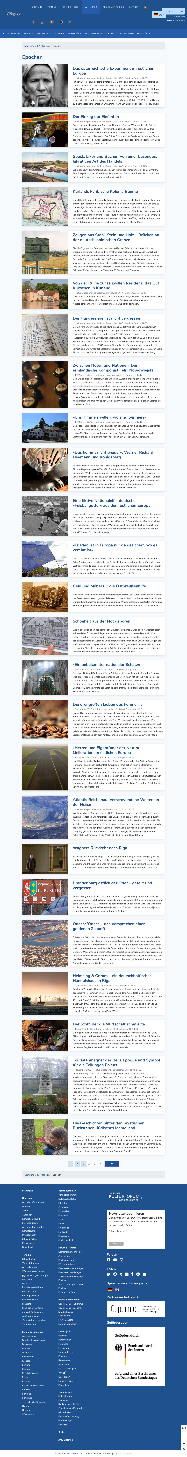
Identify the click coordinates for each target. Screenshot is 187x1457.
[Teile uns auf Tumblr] (133, 1274)
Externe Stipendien (67, 1323)
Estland (26, 1348)
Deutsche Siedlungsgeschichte (68, 1402)
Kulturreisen (64, 1211)
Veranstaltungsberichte (34, 1320)
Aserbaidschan (29, 1336)
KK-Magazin (64, 1331)
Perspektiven (44, 33)
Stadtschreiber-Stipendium (66, 1313)
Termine (52, 7)
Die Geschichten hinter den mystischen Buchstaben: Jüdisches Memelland (108, 1125)
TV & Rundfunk (30, 1324)
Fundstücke (143, 33)
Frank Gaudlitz (65, 1319)
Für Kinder (63, 1231)
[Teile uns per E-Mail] (145, 1274)
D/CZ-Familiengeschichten (32, 1285)
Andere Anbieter (66, 1240)
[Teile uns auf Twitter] (109, 1274)
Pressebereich (29, 1234)
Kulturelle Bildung (31, 1218)
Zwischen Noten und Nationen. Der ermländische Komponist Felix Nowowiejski (113, 368)
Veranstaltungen (30, 1263)
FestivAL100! (29, 1291)
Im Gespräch (74, 33)
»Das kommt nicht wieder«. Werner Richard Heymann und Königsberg (113, 455)
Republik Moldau (30, 1373)
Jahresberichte (29, 1238)
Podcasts (63, 1215)
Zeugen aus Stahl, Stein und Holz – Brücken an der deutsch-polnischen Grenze (116, 237)
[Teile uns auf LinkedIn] (127, 1274)
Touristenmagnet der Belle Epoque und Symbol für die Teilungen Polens (116, 1062)
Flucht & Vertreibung (68, 1416)
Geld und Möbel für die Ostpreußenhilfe (109, 586)
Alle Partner (64, 1256)
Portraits (111, 33)
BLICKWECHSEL (67, 1198)
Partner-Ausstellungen (70, 1272)
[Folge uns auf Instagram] (122, 1260)
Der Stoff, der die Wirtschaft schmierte (109, 1024)
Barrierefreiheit (62, 1453)
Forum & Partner (67, 1247)
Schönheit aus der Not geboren (101, 621)
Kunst (61, 1219)
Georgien (26, 1352)
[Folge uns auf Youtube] (116, 1260)
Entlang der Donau (67, 1292)
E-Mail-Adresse (118, 1231)
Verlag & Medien (70, 7)
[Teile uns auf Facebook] (115, 1274)
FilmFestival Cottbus (32, 1307)
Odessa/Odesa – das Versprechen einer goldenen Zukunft (109, 926)
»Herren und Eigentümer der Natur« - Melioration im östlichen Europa (107, 750)
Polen (25, 1377)
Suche (61, 1432)
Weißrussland (29, 1414)
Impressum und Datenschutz (86, 1453)
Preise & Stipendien (113, 7)
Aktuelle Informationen (33, 1202)
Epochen (28, 33)
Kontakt (128, 1453)
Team (25, 1210)
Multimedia (63, 1227)
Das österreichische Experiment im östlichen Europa (113, 71)
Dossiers (62, 1424)
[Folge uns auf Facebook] (109, 1260)
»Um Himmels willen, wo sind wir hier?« (109, 417)
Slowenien (27, 1397)
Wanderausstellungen (33, 1271)
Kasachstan (28, 1356)
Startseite (27, 1190)
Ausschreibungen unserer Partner (71, 1286)
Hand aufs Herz (93, 33)
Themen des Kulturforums (65, 1394)
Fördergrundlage (66, 1264)
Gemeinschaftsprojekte (70, 1251)
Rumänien (27, 1381)
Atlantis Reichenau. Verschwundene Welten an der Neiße (116, 802)
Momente (59, 33)
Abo (60, 1372)
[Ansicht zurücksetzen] (184, 1449)
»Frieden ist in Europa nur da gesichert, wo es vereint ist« (115, 547)
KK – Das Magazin (11, 33)
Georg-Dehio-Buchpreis (70, 1307)
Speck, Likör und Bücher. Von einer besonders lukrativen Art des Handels (115, 159)
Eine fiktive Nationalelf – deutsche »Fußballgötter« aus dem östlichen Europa (111, 503)
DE (160, 14)
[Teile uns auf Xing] (122, 1274)
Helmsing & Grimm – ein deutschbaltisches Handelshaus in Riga (112, 978)
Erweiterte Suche (179, 17)
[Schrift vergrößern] (184, 1438)
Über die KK (64, 1376)
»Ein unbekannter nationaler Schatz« (106, 664)
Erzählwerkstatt (30, 1299)
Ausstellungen (29, 1267)
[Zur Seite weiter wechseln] (100, 1163)
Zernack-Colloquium (32, 1311)
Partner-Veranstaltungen (71, 1268)
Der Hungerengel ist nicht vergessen (106, 318)
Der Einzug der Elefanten (96, 116)
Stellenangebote (30, 1222)
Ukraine (26, 1406)
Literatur (62, 1203)
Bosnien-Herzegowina (33, 1340)
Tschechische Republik (33, 1402)
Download (27, 1247)
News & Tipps (65, 1380)
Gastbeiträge (64, 1420)
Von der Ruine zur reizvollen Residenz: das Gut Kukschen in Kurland (116, 285)
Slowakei (26, 1393)
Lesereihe (27, 1279)
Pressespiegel (29, 1243)
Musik (61, 1223)
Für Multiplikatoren (112, 1453)
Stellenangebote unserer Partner (70, 1278)
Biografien (63, 1385)
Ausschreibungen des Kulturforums (33, 1229)
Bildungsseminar (30, 1295)
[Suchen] (182, 11)
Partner (133, 7)
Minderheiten (64, 1412)
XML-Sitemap (65, 1439)
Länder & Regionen (32, 1331)
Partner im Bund (66, 1260)
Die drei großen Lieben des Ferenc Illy (108, 704)
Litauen (26, 1369)
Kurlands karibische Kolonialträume (105, 191)
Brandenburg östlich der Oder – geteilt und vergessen (112, 885)
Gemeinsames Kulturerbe (71, 1408)
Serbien (26, 1389)
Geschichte (64, 1207)
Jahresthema (28, 1258)
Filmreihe (26, 1303)
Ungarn (26, 1410)
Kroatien (26, 1360)
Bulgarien (27, 1344)
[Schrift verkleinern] (184, 1443)
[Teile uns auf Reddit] (138, 1274)
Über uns (37, 7)
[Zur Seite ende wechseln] (112, 1163)
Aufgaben (27, 1214)
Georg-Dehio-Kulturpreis (70, 1303)
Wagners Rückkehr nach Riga (100, 848)
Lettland (26, 1364)
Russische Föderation (33, 1385)
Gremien (26, 1206)
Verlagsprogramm (67, 1194)
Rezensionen (127, 33)
